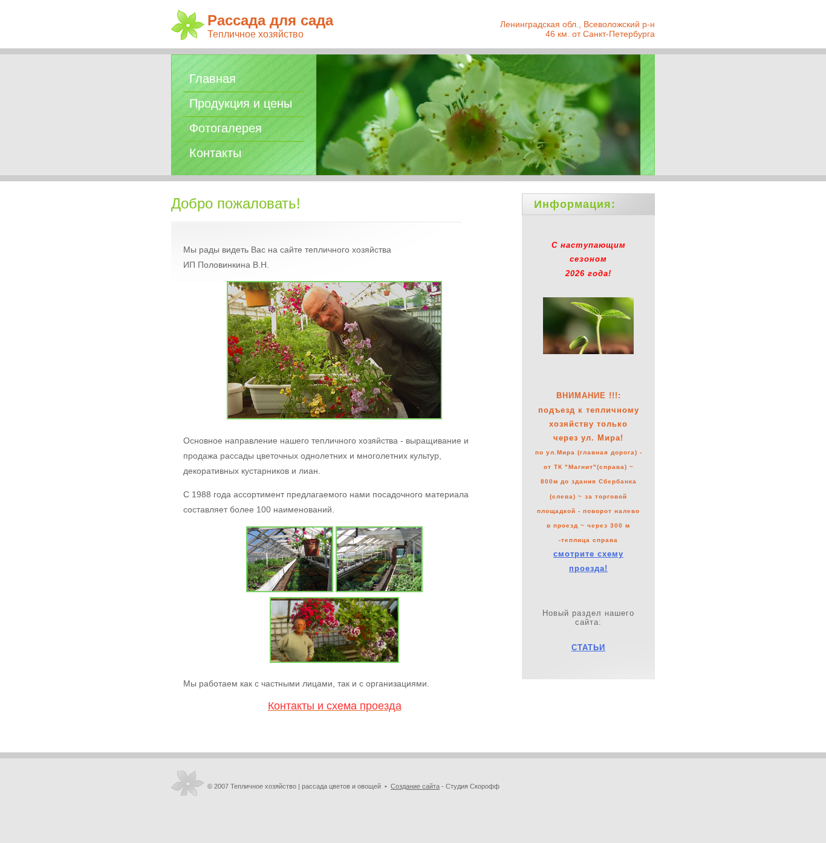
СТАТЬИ (588, 647)
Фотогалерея (225, 128)
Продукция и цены (240, 103)
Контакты (215, 153)
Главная (212, 78)
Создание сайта (415, 786)
